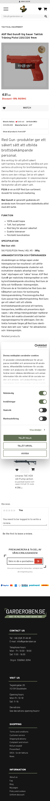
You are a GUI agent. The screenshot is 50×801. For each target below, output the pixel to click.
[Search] (46, 16)
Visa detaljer (36, 430)
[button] (5, 9)
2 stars (6, 510)
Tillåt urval (25, 445)
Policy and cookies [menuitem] (18, 791)
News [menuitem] (12, 756)
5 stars (14, 510)
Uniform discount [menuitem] (17, 795)
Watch (27, 107)
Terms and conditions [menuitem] (19, 732)
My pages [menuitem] (14, 788)
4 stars (11, 510)
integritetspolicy (26, 572)
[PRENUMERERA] (41, 561)
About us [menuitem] (14, 777)
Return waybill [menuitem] (16, 746)
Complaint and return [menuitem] (19, 742)
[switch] (43, 401)
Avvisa (25, 453)
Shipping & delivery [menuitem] (18, 739)
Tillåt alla (25, 438)
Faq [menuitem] (11, 781)
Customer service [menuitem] (17, 735)
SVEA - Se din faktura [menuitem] (19, 753)
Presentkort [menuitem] (15, 749)
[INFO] (33, 469)
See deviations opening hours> (25, 711)
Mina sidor (25, 2)
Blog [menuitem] (11, 784)
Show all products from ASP (14, 132)
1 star (4, 510)
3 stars (9, 510)
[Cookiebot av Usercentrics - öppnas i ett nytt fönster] (35, 346)
